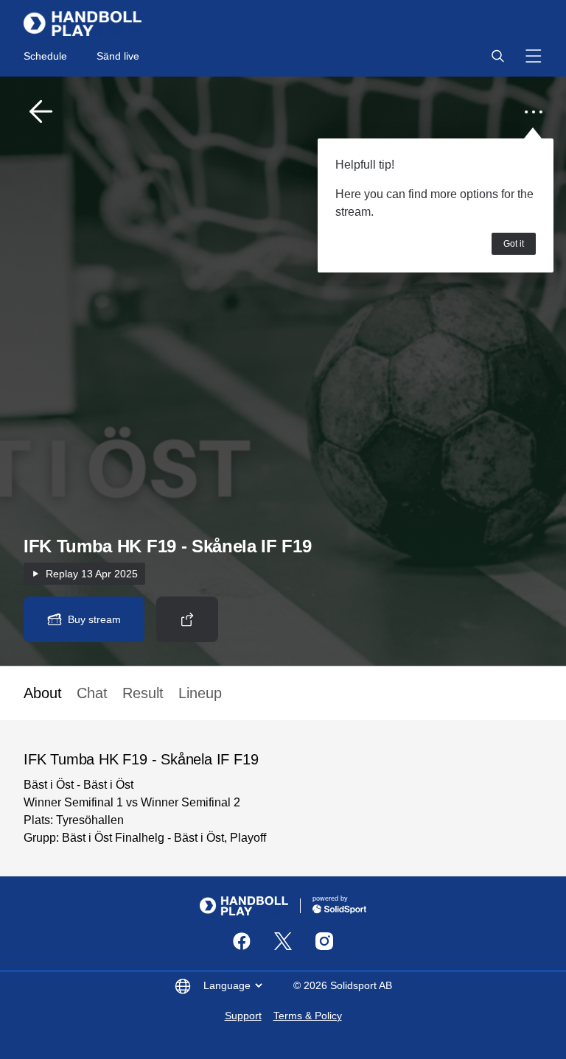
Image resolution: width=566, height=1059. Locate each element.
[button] (497, 56)
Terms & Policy (307, 1015)
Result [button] (143, 693)
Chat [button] (92, 693)
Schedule (45, 56)
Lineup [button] (200, 693)
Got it (513, 244)
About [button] (43, 693)
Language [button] (227, 985)
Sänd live (118, 56)
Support (243, 1015)
